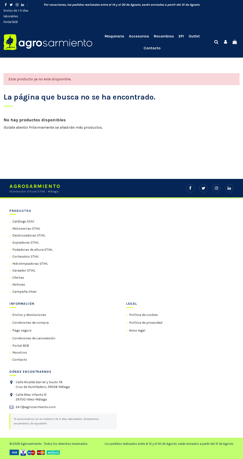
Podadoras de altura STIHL (32, 250)
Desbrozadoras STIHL (28, 235)
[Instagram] (216, 188)
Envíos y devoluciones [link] (29, 315)
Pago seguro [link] (22, 330)
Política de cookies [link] (143, 315)
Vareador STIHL (23, 270)
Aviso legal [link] (137, 330)
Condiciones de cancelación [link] (33, 338)
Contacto (19, 360)
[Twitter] (203, 188)
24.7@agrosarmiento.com (36, 407)
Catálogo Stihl (23, 221)
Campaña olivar (24, 292)
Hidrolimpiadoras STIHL (30, 264)
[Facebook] (190, 188)
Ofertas (18, 278)
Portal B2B (11, 22)
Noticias (18, 284)
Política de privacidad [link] (145, 323)
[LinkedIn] (229, 188)
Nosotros (19, 352)
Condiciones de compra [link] (30, 323)
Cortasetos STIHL (25, 256)
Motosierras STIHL (26, 229)
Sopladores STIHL (25, 243)
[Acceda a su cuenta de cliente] (225, 42)
